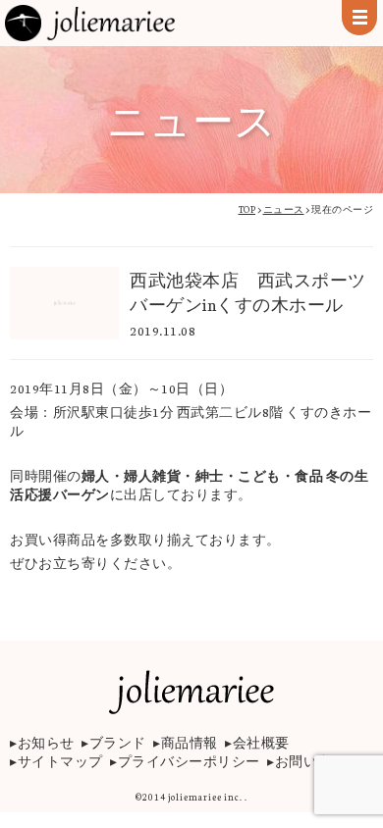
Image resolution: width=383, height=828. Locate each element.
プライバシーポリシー (189, 760)
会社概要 (261, 742)
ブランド (117, 742)
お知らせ (46, 742)
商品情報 (189, 742)
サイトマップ (60, 760)
